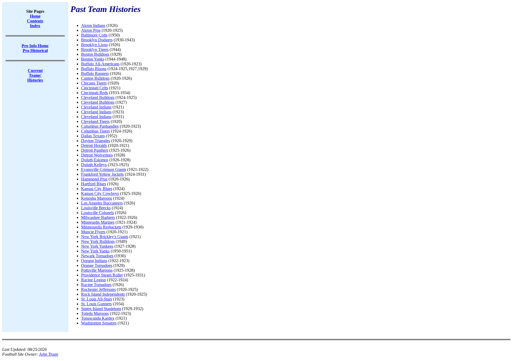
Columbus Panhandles (100, 126)
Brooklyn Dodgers (97, 40)
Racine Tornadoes (96, 284)
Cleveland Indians (96, 107)
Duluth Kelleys (94, 164)
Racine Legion (93, 280)
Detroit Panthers (94, 150)
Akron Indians (93, 25)
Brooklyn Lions (94, 44)
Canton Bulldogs (95, 78)
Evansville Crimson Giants (103, 169)
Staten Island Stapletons (101, 308)
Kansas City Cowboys (100, 193)
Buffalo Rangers (95, 73)
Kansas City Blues (96, 188)
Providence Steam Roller (102, 275)
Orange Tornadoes (96, 265)
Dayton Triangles (95, 140)
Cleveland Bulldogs (97, 97)
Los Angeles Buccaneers (102, 203)
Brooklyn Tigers (95, 49)
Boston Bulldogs (95, 54)
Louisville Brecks (96, 208)
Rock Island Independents (103, 294)
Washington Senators (99, 323)
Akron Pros (91, 30)
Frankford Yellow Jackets (102, 174)
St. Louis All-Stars (96, 299)
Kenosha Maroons (96, 198)
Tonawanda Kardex (97, 318)
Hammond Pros (94, 179)
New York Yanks (95, 251)
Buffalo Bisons (93, 68)
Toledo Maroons (95, 313)
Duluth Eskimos (94, 160)
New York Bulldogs (98, 241)
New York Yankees (97, 246)
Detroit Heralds (94, 145)
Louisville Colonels (97, 212)
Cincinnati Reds (94, 92)
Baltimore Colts (94, 35)
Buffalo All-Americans (100, 64)
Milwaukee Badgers (98, 217)
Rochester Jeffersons (98, 289)
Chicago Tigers (94, 83)
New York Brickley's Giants (104, 236)
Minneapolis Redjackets (101, 227)
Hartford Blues (93, 184)
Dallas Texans (93, 136)
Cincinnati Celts (94, 88)
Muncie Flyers (93, 232)
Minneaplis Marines (97, 222)
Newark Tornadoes (97, 256)
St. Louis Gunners (96, 304)
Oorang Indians (94, 260)
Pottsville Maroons (97, 270)
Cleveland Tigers (95, 121)
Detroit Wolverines (97, 155)
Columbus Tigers (95, 131)
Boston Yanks (92, 59)
